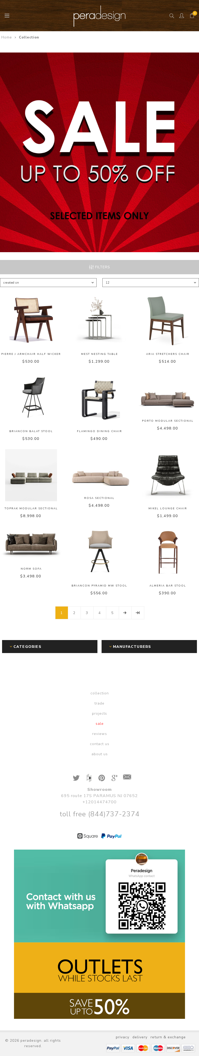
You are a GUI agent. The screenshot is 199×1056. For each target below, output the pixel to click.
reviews (99, 733)
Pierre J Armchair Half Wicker (31, 354)
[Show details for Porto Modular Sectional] (168, 393)
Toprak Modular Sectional (31, 508)
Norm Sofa (31, 569)
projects (99, 713)
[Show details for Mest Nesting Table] (99, 321)
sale (100, 723)
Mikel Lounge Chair (167, 508)
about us (99, 754)
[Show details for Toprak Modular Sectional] (31, 475)
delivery (139, 1037)
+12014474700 (99, 802)
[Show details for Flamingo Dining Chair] (99, 398)
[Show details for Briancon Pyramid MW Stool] (99, 552)
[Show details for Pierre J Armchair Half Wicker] (31, 321)
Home (6, 37)
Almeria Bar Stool (168, 586)
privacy (122, 1037)
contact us (99, 743)
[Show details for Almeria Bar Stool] (168, 552)
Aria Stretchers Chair (167, 354)
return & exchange (168, 1037)
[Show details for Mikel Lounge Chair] (168, 475)
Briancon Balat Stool (31, 431)
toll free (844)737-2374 (100, 814)
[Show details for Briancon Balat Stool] (31, 398)
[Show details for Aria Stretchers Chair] (168, 321)
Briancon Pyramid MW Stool (99, 586)
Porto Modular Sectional (168, 421)
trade (99, 703)
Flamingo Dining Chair (99, 431)
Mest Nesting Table (99, 354)
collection (99, 693)
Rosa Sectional (99, 498)
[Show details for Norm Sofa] (31, 544)
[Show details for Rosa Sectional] (99, 470)
